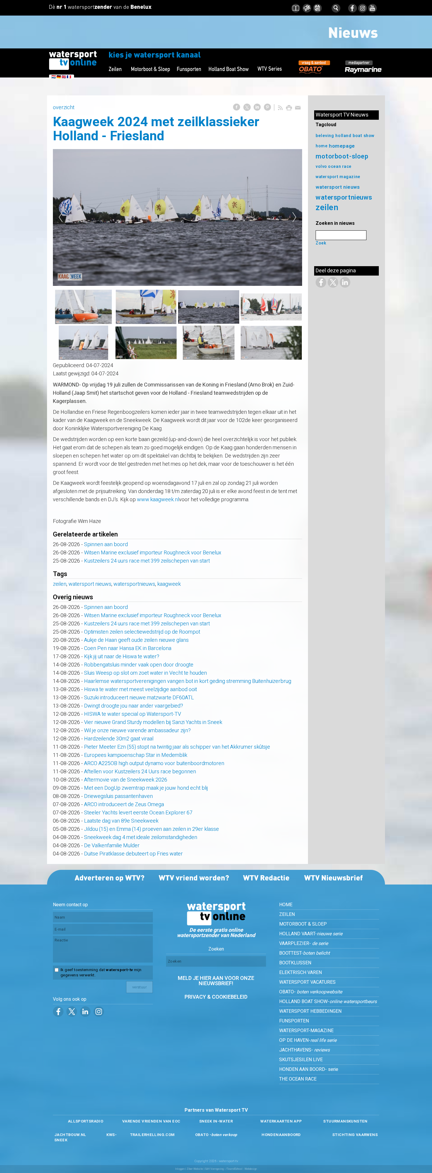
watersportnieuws (134, 584)
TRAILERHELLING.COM (152, 1134)
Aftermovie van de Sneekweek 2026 (125, 780)
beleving (325, 136)
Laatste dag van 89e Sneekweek (121, 821)
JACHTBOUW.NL (70, 1134)
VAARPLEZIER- (303, 943)
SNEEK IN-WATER (216, 1121)
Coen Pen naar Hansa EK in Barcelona (127, 648)
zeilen (59, 584)
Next (294, 217)
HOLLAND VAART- (310, 933)
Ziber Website (195, 1169)
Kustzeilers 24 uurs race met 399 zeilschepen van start (147, 561)
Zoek (321, 243)
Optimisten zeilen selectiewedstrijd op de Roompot (142, 632)
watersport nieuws (89, 584)
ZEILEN (287, 914)
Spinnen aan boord (106, 544)
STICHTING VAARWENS (355, 1134)
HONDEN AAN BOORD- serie (308, 1069)
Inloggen (180, 1169)
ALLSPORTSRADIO (85, 1121)
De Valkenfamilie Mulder (112, 846)
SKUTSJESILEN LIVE (301, 1059)
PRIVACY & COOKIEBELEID (216, 997)
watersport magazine (338, 177)
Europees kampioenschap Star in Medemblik (135, 755)
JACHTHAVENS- (304, 1050)
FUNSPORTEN (294, 1021)
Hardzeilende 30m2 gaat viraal (118, 739)
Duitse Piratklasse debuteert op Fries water (133, 854)
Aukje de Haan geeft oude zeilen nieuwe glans (136, 640)
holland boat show (355, 136)
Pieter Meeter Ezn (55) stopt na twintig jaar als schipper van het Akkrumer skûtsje (177, 747)
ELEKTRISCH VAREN (300, 972)
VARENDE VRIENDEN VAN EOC (151, 1121)
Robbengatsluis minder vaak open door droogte (138, 665)
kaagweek (169, 584)
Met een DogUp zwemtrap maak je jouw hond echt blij (146, 788)
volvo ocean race (333, 166)
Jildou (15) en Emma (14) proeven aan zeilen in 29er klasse (151, 829)
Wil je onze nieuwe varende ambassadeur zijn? (137, 731)
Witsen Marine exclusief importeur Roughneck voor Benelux (152, 553)
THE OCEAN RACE (298, 1079)
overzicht (63, 108)
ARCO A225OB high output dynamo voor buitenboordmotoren (154, 763)
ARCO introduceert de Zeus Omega (124, 805)
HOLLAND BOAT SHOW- (328, 1001)
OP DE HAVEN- (307, 1040)
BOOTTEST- (304, 953)
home (321, 146)
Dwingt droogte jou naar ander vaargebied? (133, 706)
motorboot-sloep (342, 156)
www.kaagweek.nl (158, 500)
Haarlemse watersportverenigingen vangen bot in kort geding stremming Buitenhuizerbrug (187, 681)
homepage (342, 146)
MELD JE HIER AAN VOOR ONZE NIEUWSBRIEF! (216, 981)
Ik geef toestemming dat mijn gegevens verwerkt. (101, 972)
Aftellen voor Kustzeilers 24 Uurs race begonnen (140, 772)
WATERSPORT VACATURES (307, 982)
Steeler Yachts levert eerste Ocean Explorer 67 (138, 813)
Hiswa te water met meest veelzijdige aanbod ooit (140, 689)
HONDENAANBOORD (281, 1134)
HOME (285, 904)
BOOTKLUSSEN (295, 962)
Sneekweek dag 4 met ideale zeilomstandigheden (140, 837)
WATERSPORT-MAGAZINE (306, 1030)
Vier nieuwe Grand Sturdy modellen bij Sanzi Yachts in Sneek (153, 722)
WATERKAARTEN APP (281, 1121)
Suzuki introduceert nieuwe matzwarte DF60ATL (139, 698)
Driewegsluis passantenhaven (118, 796)
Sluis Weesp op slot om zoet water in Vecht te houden (145, 673)
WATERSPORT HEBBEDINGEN (310, 1011)
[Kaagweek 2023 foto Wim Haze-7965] (177, 217)
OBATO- (310, 991)
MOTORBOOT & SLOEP (303, 924)
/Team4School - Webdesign (241, 1169)
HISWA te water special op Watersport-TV (132, 714)
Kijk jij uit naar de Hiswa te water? (121, 657)
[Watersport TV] (216, 923)
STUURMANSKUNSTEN (345, 1121)
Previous (60, 217)
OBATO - (216, 1134)
